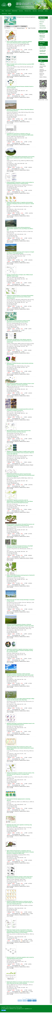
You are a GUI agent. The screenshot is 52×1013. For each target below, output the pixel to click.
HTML (18, 49)
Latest (16, 26)
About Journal (7, 10)
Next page (29, 1000)
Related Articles (23, 52)
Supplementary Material (24, 464)
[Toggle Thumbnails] (26, 28)
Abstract (9, 49)
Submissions (42, 19)
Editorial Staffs (43, 27)
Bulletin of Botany (43, 76)
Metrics (28, 52)
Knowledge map (16, 51)
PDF (26, 49)
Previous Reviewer (43, 57)
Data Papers (42, 33)
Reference (17, 52)
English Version (25, 913)
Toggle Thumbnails (31, 28)
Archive (46, 10)
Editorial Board (14, 10)
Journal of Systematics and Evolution (43, 70)
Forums (41, 38)
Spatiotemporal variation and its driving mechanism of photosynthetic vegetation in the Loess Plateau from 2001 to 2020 (20, 228)
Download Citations (21, 28)
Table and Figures (10, 52)
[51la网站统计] (3, 1010)
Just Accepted (40, 10)
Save (23, 51)
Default (8, 26)
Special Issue (4, 13)
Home (3, 10)
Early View (35, 10)
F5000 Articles (43, 53)
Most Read (24, 26)
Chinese (9, 13)
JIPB (40, 64)
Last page (34, 1000)
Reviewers (42, 21)
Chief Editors (42, 25)
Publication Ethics (28, 10)
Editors (41, 23)
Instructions (21, 10)
